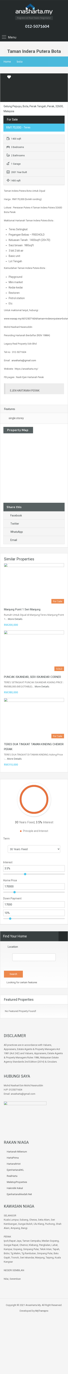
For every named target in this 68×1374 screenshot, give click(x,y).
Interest (7, 862)
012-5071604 (37, 26)
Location (13, 946)
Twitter (14, 523)
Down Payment (12, 898)
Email (13, 540)
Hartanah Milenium (17, 1151)
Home (7, 61)
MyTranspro (41, 1310)
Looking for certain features (21, 982)
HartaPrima (13, 1157)
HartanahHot (14, 1163)
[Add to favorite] (9, 78)
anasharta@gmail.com (24, 360)
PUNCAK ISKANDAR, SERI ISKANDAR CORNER (32, 677)
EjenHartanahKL (15, 1169)
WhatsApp (16, 531)
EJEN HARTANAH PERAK (24, 390)
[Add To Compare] (3, 77)
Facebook (16, 515)
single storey (16, 418)
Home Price (10, 880)
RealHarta (12, 1176)
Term (6, 838)
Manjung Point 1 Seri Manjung (22, 609)
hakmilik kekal (15, 1188)
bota (19, 61)
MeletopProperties (17, 1182)
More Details (15, 619)
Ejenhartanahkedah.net (19, 1194)
